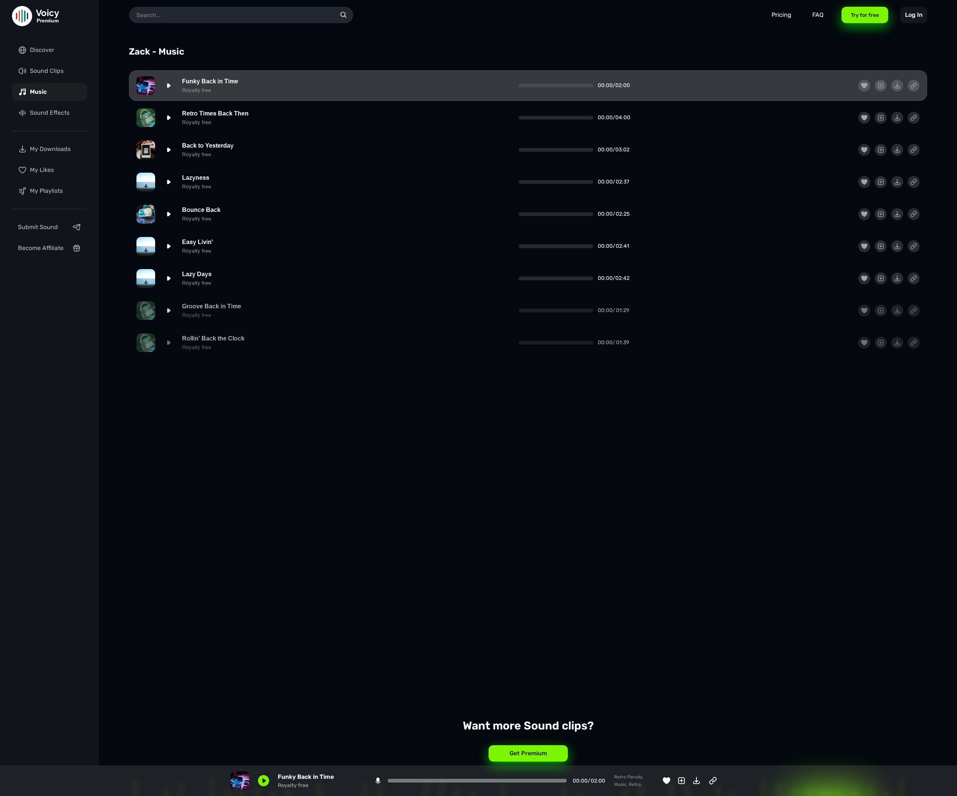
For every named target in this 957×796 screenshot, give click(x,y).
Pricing (781, 14)
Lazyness (195, 178)
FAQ (818, 14)
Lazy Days (197, 274)
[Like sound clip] (864, 86)
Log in (914, 14)
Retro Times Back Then (215, 113)
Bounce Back (201, 210)
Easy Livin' (197, 242)
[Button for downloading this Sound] (897, 86)
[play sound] (169, 86)
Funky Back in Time (210, 81)
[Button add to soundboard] (881, 86)
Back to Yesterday (208, 145)
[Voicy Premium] (22, 16)
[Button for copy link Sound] (914, 86)
